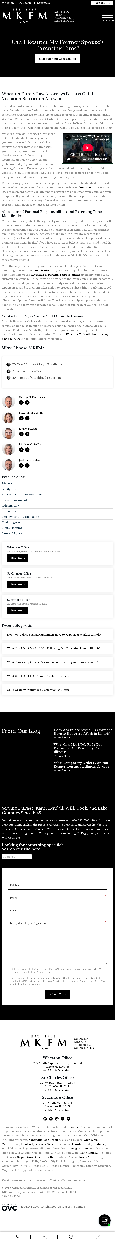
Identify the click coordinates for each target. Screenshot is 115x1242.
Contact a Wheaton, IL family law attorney (80, 334)
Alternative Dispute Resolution (22, 494)
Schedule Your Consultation (57, 58)
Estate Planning (12, 527)
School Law (9, 511)
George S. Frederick (32, 397)
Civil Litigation (12, 522)
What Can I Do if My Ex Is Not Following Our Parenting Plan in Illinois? (53, 648)
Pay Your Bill (102, 2)
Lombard (27, 1144)
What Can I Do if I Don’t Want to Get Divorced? (38, 676)
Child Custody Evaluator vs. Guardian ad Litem (38, 689)
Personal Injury (12, 533)
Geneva (40, 1157)
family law (85, 187)
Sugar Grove (25, 1157)
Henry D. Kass (28, 428)
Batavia (62, 1157)
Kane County (88, 1152)
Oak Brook (51, 1139)
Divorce (7, 483)
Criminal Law (10, 505)
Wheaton (8, 2)
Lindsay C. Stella (30, 444)
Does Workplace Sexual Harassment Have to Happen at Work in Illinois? (54, 634)
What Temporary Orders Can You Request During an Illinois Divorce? (52, 662)
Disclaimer (48, 1206)
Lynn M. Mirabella (31, 413)
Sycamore (44, 2)
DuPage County (78, 1148)
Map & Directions (59, 1070)
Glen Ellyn (91, 1139)
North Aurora (88, 1157)
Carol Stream (10, 1144)
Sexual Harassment (14, 500)
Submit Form (57, 994)
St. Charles (26, 2)
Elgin (102, 1157)
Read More (64, 737)
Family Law (9, 489)
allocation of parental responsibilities (55, 274)
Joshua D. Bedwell (30, 460)
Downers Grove (45, 1144)
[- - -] (107, 15)
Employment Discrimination (20, 516)
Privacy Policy (30, 1206)
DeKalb (51, 1157)
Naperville (35, 1139)
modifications (42, 270)
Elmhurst (99, 1144)
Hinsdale (78, 1144)
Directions (18, 558)
